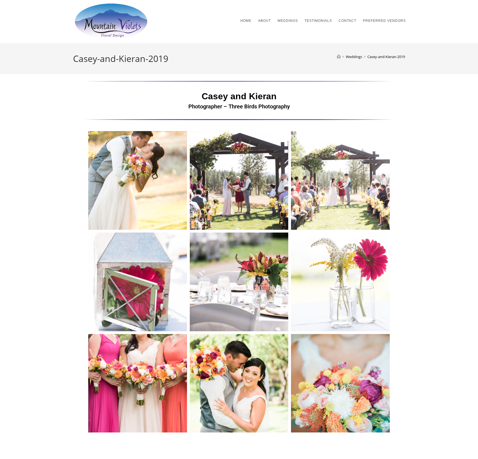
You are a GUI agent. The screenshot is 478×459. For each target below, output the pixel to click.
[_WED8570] (137, 282)
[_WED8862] (239, 180)
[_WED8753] (340, 180)
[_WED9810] (137, 180)
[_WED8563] (239, 282)
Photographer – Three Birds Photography (239, 106)
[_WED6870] (340, 383)
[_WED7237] (239, 383)
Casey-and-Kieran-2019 (386, 56)
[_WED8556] (340, 282)
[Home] (339, 56)
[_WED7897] (137, 383)
